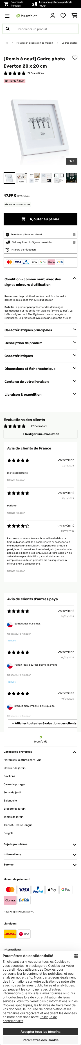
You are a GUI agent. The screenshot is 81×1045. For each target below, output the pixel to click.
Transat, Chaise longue (18, 825)
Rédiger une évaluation (42, 434)
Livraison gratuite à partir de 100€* (55, 4)
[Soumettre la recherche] (7, 29)
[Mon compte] (52, 16)
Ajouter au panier (44, 219)
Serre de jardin (13, 792)
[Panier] (74, 16)
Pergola (9, 833)
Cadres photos (69, 42)
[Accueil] (11, 42)
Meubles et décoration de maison (35, 42)
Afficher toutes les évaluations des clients (45, 723)
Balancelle (10, 800)
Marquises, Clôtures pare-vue (22, 759)
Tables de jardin (13, 816)
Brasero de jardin (14, 808)
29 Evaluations (35, 73)
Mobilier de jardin (14, 768)
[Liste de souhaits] (63, 16)
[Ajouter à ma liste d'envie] (74, 57)
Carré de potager (14, 784)
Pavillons (9, 776)
